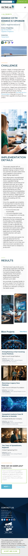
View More (23, 331)
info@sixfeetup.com (8, 517)
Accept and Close (10, 551)
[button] (25, 7)
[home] (9, 7)
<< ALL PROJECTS (6, 14)
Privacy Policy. (20, 547)
